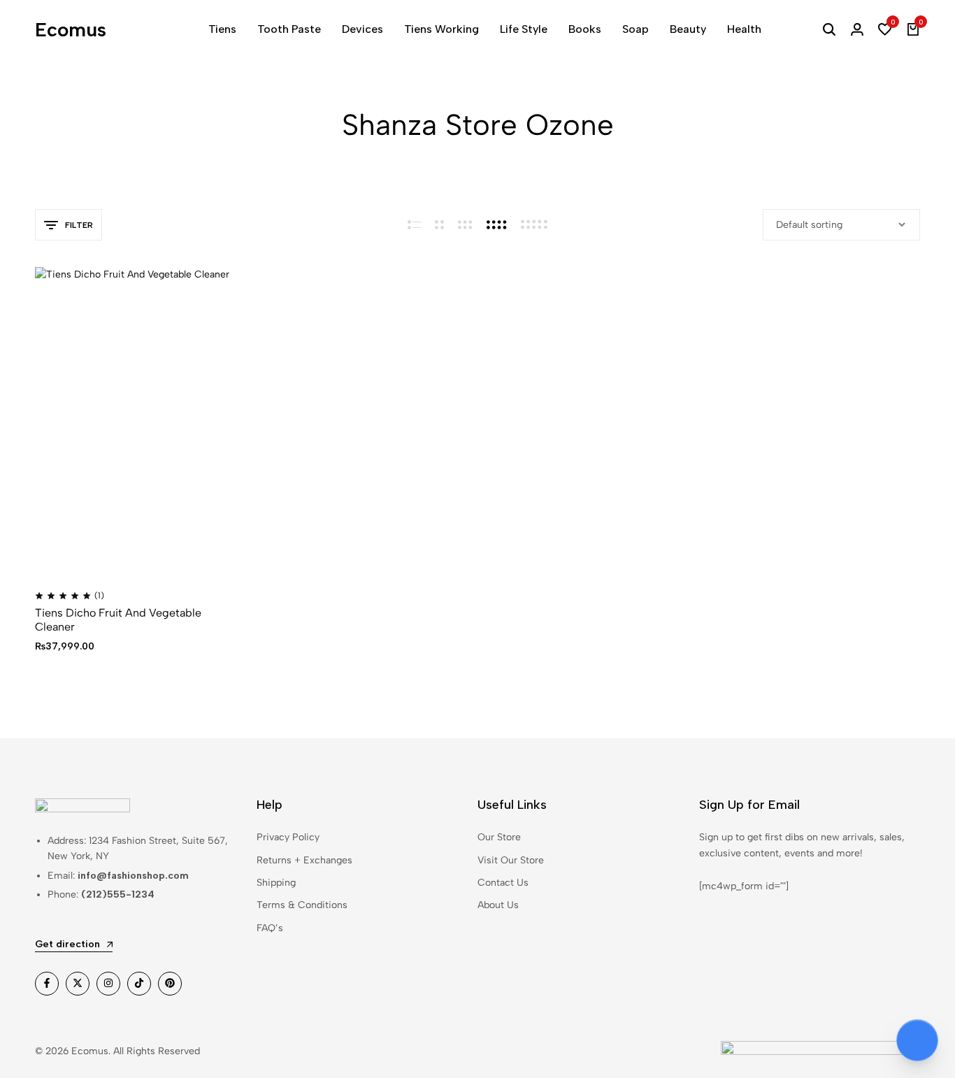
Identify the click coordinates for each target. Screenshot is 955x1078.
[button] (885, 29)
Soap (635, 29)
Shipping (276, 883)
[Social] (47, 984)
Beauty (688, 29)
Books (584, 29)
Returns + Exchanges (304, 860)
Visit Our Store (511, 860)
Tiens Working (441, 29)
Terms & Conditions (302, 905)
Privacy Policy (288, 837)
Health (744, 29)
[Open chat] (917, 1040)
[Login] (857, 29)
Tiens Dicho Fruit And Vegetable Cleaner (118, 619)
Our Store (499, 837)
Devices (362, 29)
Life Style (523, 29)
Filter (79, 225)
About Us (498, 905)
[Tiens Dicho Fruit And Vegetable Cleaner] (137, 421)
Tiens (222, 29)
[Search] (829, 29)
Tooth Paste (289, 29)
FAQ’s (270, 928)
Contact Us (503, 883)
